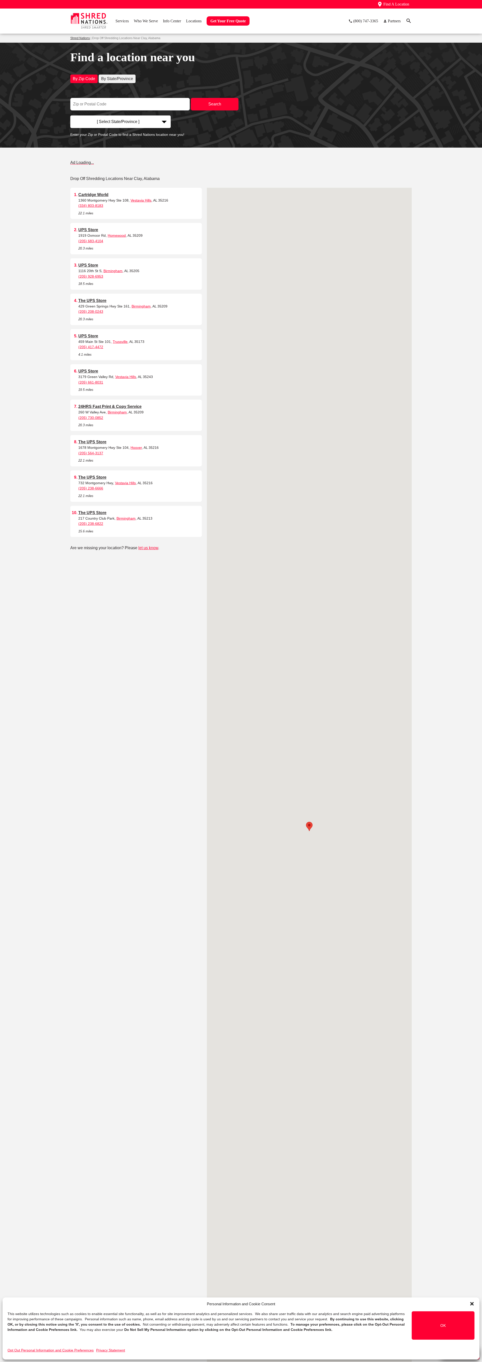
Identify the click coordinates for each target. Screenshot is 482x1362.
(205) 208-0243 (90, 311)
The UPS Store (92, 300)
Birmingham (113, 271)
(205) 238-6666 (90, 488)
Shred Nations (80, 38)
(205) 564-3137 (90, 453)
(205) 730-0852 (90, 418)
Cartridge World (93, 195)
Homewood (117, 235)
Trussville (120, 342)
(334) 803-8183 (90, 206)
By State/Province (117, 79)
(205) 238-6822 (90, 524)
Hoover (136, 448)
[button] (471, 1303)
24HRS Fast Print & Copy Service (110, 406)
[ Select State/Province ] (118, 121)
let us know (148, 548)
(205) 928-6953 (90, 276)
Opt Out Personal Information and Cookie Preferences (51, 1350)
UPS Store (88, 230)
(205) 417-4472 (90, 347)
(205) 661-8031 (90, 382)
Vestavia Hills (141, 200)
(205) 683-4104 (90, 241)
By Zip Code (84, 79)
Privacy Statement (110, 1350)
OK (443, 1325)
